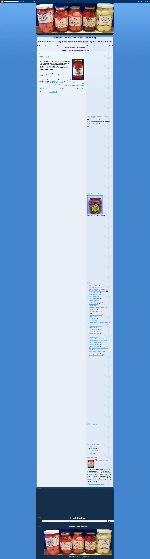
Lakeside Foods (93, 304)
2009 (90, 453)
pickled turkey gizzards (96, 338)
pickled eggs (93, 316)
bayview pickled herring (50, 84)
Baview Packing (93, 285)
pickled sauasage (94, 333)
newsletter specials (95, 311)
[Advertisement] (95, 82)
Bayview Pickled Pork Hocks (97, 291)
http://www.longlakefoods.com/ (49, 67)
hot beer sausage (94, 300)
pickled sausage (94, 335)
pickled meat (93, 327)
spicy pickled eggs (94, 353)
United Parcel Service (95, 355)
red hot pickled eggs (95, 342)
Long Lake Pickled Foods (60, 7)
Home (62, 88)
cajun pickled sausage (62, 84)
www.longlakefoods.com (94, 125)
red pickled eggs (94, 344)
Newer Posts (44, 88)
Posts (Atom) (53, 92)
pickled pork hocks (94, 331)
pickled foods (93, 320)
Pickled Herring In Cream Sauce (98, 322)
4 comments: (78, 82)
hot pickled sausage (73, 84)
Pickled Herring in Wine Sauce (98, 324)
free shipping (93, 296)
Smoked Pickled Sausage (96, 351)
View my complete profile (96, 484)
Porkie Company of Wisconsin (98, 340)
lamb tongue (92, 305)
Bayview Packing (94, 287)
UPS (90, 356)
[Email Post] (83, 82)
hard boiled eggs (94, 298)
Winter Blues (45, 57)
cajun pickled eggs (94, 292)
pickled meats (93, 329)
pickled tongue (93, 337)
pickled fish (92, 318)
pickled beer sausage (78, 85)
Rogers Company (94, 346)
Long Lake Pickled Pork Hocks (98, 307)
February (93, 448)
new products (93, 309)
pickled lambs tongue (95, 326)
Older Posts (79, 88)
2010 (90, 446)
